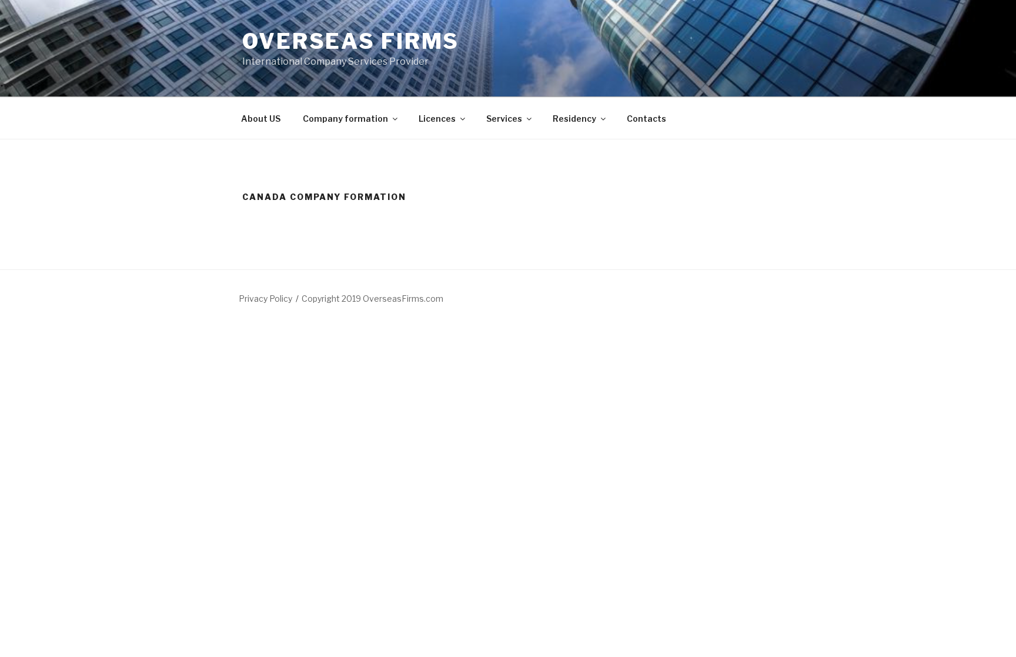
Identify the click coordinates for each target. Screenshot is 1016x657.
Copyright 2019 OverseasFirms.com (372, 299)
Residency (574, 119)
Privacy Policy (265, 299)
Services (504, 119)
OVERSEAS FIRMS (350, 41)
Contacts (646, 119)
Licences (437, 119)
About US (260, 119)
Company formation (345, 119)
